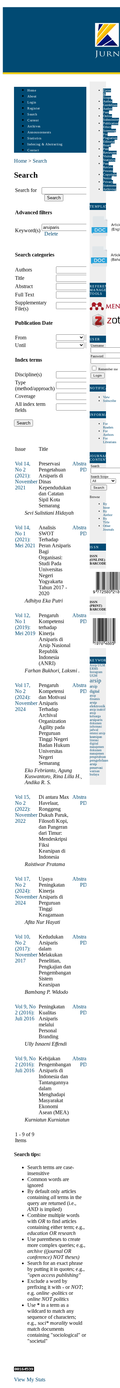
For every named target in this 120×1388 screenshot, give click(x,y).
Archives (33, 126)
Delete (51, 234)
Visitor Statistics (109, 158)
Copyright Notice (110, 176)
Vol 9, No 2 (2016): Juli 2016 (25, 1012)
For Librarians (109, 440)
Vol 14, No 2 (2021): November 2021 (26, 475)
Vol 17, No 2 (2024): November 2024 (26, 697)
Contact (33, 150)
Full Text (24, 294)
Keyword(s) (27, 230)
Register (33, 108)
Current (33, 120)
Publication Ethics (110, 125)
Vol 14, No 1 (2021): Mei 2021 (25, 536)
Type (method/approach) (35, 385)
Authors (23, 269)
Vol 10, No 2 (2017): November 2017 (26, 948)
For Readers (108, 425)
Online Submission (111, 117)
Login (31, 102)
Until (20, 345)
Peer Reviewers (110, 150)
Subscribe (109, 401)
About (32, 96)
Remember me (108, 369)
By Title (106, 520)
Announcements (39, 132)
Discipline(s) (28, 374)
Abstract (24, 286)
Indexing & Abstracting (44, 144)
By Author (107, 513)
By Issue (106, 505)
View (106, 397)
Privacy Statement (109, 183)
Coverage (25, 396)
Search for (26, 190)
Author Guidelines (110, 103)
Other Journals (108, 527)
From (20, 337)
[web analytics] (24, 1369)
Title (19, 278)
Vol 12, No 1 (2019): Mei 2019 (25, 624)
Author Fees (107, 110)
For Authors (108, 432)
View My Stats (29, 1379)
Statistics (34, 138)
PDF (85, 469)
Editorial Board (109, 143)
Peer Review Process (108, 167)
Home (31, 90)
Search (32, 114)
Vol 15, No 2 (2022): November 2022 (26, 809)
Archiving (109, 189)
